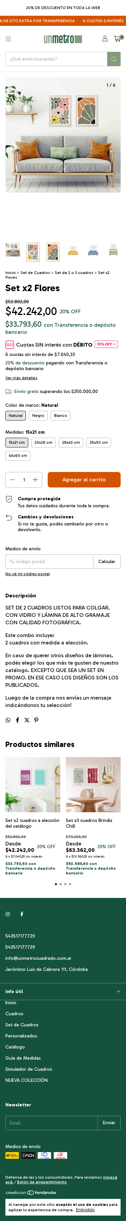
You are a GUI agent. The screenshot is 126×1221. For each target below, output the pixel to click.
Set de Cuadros (35, 272)
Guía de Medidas (23, 1058)
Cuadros (14, 1014)
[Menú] (8, 39)
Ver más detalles (21, 378)
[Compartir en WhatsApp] (8, 720)
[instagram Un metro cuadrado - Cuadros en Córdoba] (7, 914)
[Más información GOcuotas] (106, 345)
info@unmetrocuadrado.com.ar (38, 958)
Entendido (85, 1210)
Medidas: (25, 432)
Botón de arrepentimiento (42, 1182)
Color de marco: (31, 405)
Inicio (10, 272)
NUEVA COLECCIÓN (26, 1080)
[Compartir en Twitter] (27, 720)
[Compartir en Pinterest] (36, 720)
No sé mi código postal (27, 574)
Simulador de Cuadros (28, 1069)
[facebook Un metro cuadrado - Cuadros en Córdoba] (21, 914)
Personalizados (21, 1036)
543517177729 (20, 936)
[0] (117, 39)
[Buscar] (114, 59)
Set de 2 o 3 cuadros (74, 272)
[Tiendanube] (31, 1194)
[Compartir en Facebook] (18, 720)
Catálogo (15, 1047)
